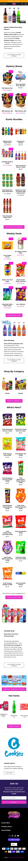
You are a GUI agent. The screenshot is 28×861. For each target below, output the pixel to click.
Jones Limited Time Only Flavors (13, 28)
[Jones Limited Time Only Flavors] (14, 15)
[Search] (22, 3)
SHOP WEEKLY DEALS (14, 315)
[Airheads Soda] (14, 614)
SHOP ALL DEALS (14, 726)
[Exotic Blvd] (14, 3)
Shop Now (9, 773)
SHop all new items (14, 597)
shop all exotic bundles (14, 227)
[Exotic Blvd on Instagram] (12, 835)
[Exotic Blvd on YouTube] (18, 835)
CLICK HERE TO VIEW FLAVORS (14, 55)
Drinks (7, 384)
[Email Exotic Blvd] (10, 835)
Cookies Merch (9, 763)
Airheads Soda (9, 631)
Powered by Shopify (19, 857)
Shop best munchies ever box (14, 689)
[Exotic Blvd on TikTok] (15, 835)
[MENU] (1, 3)
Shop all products (14, 401)
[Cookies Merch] (14, 747)
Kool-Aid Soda (9, 340)
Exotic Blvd (10, 857)
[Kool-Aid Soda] (14, 328)
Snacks (21, 384)
